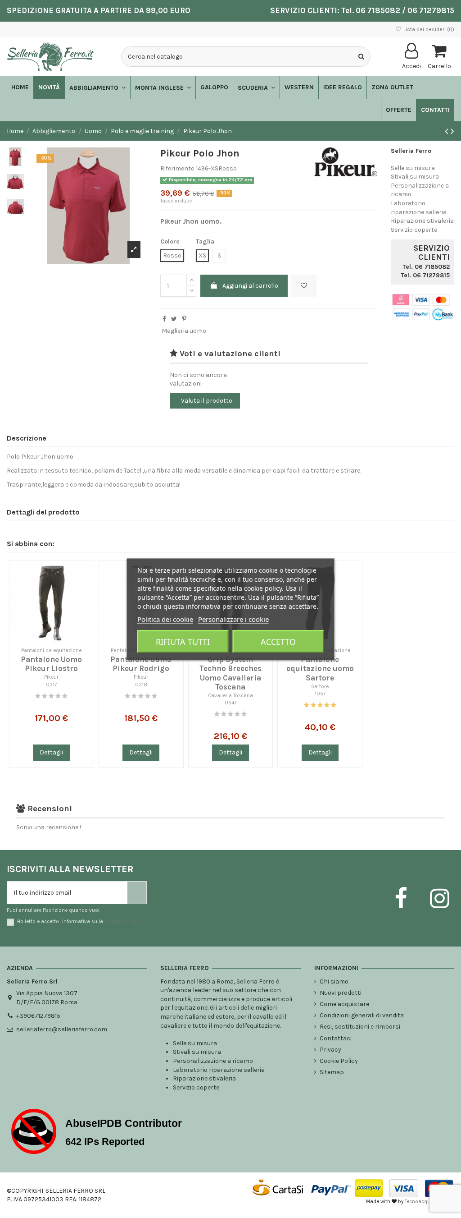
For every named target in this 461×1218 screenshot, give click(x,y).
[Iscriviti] (136, 893)
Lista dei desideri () (428, 29)
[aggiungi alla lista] (303, 286)
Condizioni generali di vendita (362, 1015)
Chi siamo (334, 981)
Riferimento (177, 168)
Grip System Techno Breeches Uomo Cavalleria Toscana (230, 673)
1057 (320, 694)
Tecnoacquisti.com (427, 1201)
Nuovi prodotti (341, 993)
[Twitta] (174, 319)
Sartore (320, 686)
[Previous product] (448, 131)
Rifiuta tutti (183, 641)
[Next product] (452, 131)
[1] (38, 696)
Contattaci (336, 1038)
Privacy (330, 1049)
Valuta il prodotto (206, 400)
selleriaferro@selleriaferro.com (61, 1029)
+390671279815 (38, 1016)
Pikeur (51, 677)
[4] (58, 696)
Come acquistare (344, 1004)
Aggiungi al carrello (250, 286)
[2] (44, 696)
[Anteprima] (84, 592)
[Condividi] (164, 319)
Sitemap (332, 1072)
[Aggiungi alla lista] (84, 577)
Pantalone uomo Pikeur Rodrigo (141, 664)
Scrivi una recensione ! (48, 827)
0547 (230, 703)
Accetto (278, 641)
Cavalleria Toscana (230, 696)
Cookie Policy (339, 1061)
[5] (65, 696)
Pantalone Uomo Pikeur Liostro (51, 664)
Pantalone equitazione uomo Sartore (320, 668)
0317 (51, 685)
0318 (141, 685)
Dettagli (51, 752)
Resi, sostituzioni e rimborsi (360, 1026)
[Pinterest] (184, 319)
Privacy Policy (120, 921)
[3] (51, 696)
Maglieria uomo (184, 331)
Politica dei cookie (165, 618)
